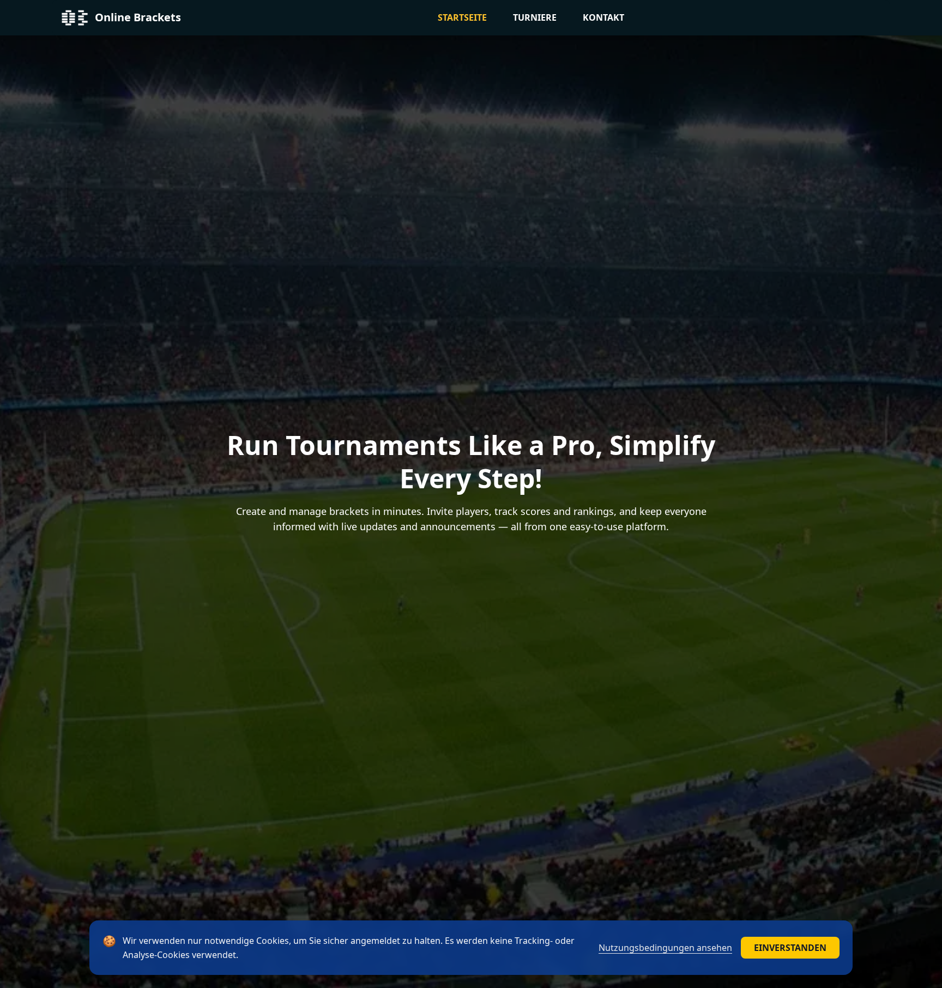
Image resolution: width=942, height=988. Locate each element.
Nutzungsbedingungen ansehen (665, 948)
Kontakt (603, 17)
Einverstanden (790, 948)
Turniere (535, 17)
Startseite (462, 17)
